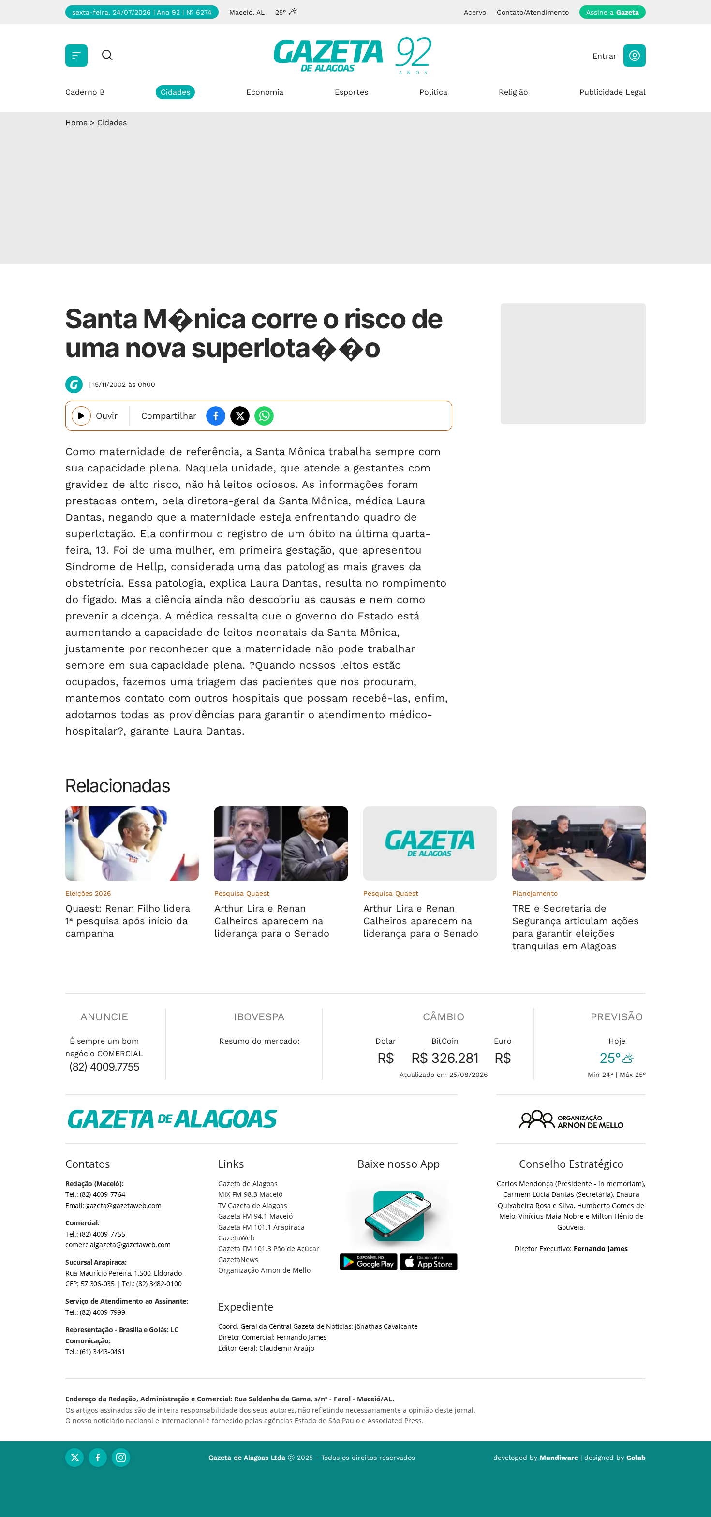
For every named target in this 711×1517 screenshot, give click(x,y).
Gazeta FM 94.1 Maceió (255, 1216)
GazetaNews (238, 1259)
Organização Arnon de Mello (264, 1270)
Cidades (175, 92)
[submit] (107, 56)
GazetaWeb (236, 1237)
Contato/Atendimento (533, 12)
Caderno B (84, 92)
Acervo (475, 12)
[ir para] (399, 1215)
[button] (634, 55)
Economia (264, 92)
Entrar (604, 55)
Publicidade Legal (612, 92)
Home (76, 122)
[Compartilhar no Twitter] (240, 416)
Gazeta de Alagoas (248, 1183)
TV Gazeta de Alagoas (252, 1205)
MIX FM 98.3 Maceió (250, 1194)
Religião (513, 92)
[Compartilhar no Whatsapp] (264, 416)
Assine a (612, 12)
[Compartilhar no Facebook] (215, 416)
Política (433, 92)
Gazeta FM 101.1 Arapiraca (261, 1227)
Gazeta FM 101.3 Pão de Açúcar (268, 1248)
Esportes (351, 92)
